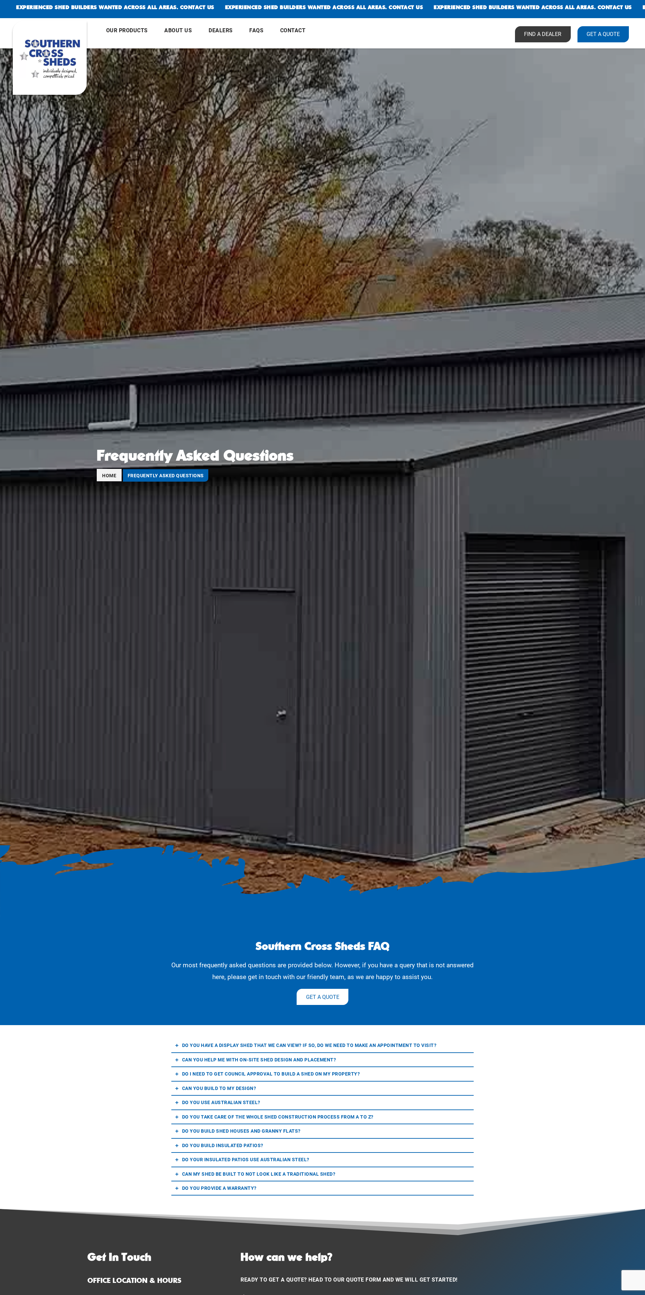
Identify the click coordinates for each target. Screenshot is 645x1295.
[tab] (322, 1046)
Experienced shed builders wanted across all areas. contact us (115, 7)
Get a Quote (322, 996)
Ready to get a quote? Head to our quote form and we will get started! (349, 1279)
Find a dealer (542, 33)
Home (109, 476)
